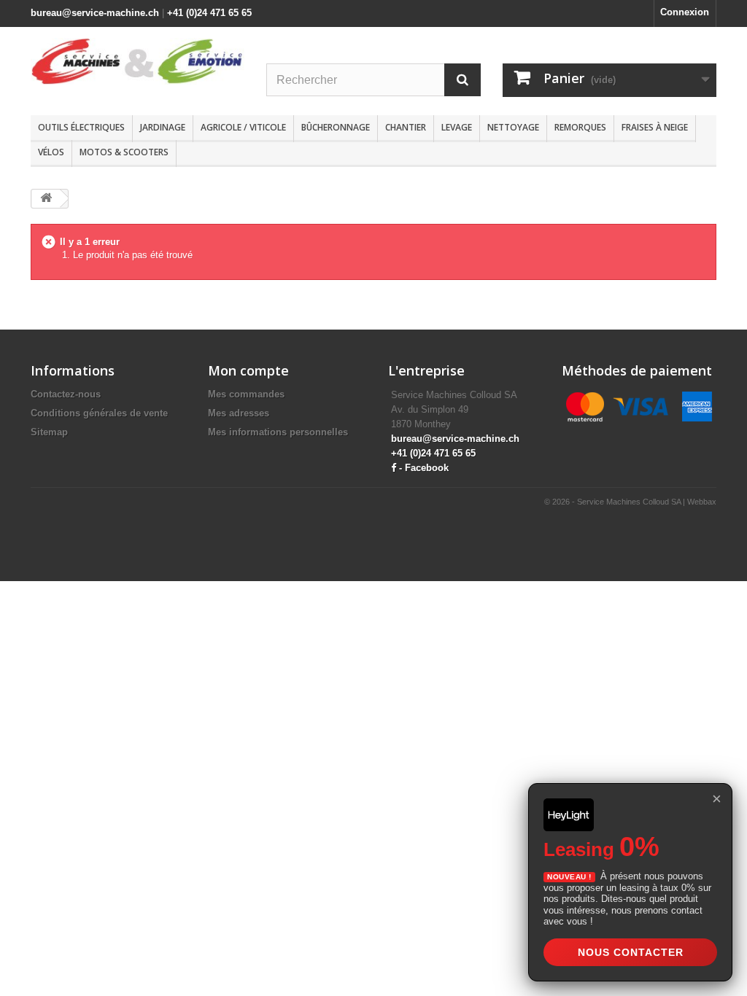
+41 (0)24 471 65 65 (209, 12)
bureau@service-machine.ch (95, 12)
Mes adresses (238, 413)
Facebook (427, 467)
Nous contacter (631, 952)
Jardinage (162, 127)
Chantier (405, 127)
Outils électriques (81, 127)
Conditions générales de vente (99, 413)
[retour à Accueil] (46, 199)
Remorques (580, 127)
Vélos (51, 152)
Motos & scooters (124, 152)
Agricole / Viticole (243, 127)
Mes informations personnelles (278, 432)
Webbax (701, 501)
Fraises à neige (655, 127)
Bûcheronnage (335, 127)
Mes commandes (246, 394)
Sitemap (49, 432)
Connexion (684, 12)
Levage (456, 127)
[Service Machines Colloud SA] (137, 61)
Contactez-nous (66, 394)
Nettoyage (513, 127)
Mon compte (248, 370)
